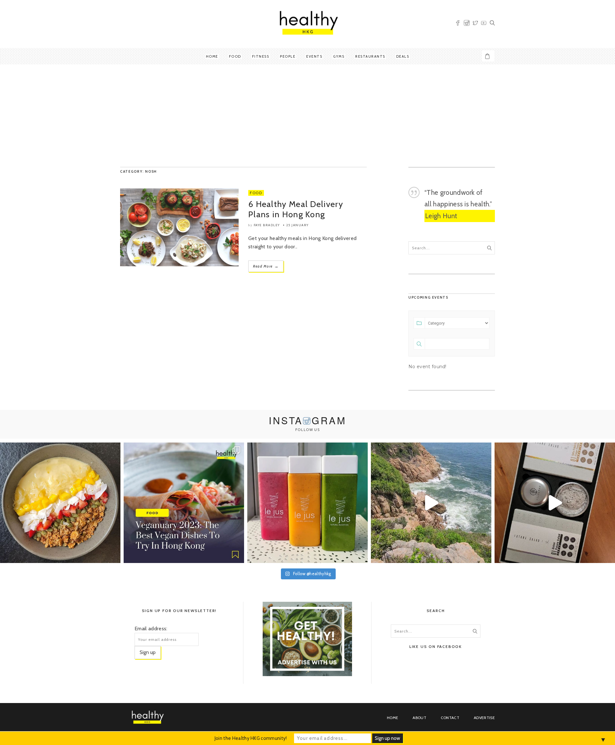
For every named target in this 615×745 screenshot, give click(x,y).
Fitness (260, 56)
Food (235, 56)
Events (314, 56)
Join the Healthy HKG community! (251, 738)
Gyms (338, 56)
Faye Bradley (267, 225)
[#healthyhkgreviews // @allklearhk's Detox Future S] (555, 503)
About (419, 717)
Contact (450, 717)
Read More (266, 266)
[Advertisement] (307, 116)
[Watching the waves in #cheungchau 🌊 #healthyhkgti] (431, 503)
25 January (297, 225)
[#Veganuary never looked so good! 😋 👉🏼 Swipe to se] (184, 503)
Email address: (151, 628)
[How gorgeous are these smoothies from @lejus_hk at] (307, 503)
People (287, 56)
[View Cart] (488, 56)
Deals (402, 56)
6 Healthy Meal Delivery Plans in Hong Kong (295, 209)
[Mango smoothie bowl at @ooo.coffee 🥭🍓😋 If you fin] (60, 503)
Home (212, 56)
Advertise (484, 717)
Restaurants (370, 56)
